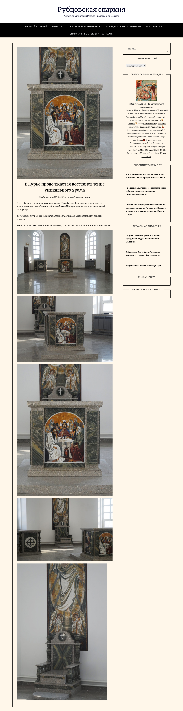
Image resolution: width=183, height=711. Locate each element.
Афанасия (148, 146)
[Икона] (146, 100)
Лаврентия (156, 120)
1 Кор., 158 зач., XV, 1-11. (143, 153)
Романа (142, 127)
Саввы (140, 140)
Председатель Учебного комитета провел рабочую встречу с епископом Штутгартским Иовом (146, 191)
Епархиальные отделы (83, 34)
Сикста (131, 123)
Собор (164, 130)
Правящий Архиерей (35, 26)
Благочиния (153, 26)
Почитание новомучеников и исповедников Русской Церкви (104, 26)
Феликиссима (149, 123)
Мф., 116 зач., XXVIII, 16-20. (153, 150)
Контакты (107, 34)
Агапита (162, 123)
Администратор (82, 197)
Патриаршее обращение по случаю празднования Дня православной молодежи (143, 238)
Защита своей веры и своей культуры (144, 265)
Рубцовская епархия (92, 9)
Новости (57, 26)
